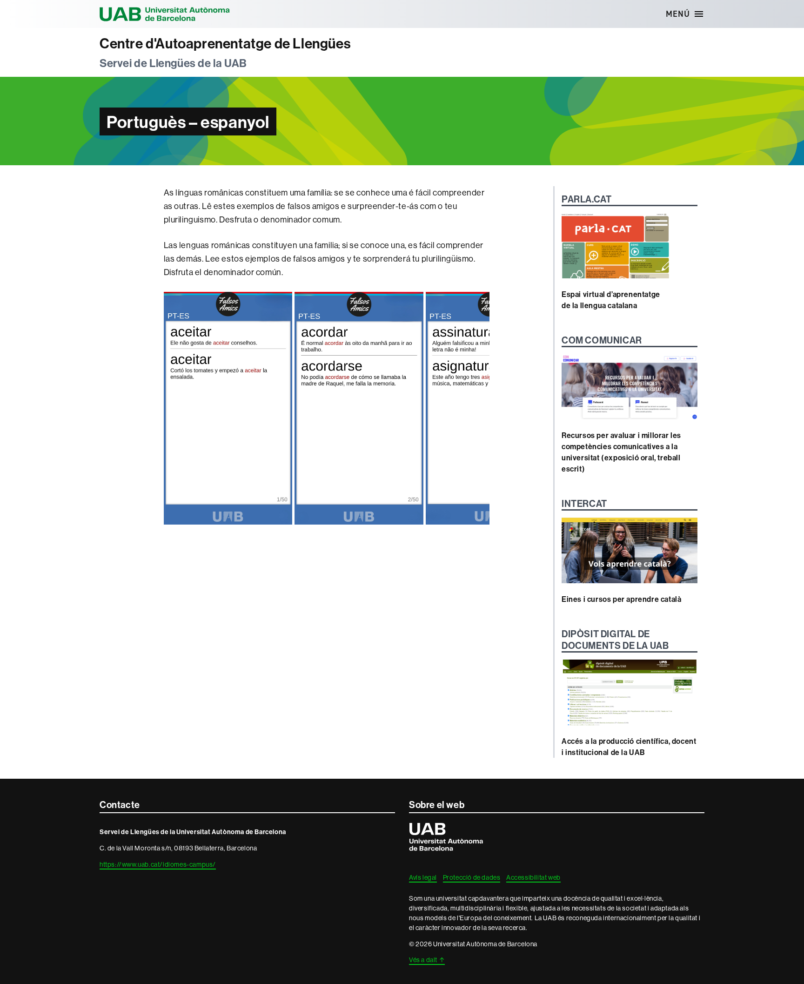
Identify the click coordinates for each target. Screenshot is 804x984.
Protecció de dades (472, 877)
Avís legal (423, 877)
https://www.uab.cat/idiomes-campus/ (158, 864)
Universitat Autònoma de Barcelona (165, 14)
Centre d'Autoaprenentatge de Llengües (225, 43)
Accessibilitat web (533, 877)
